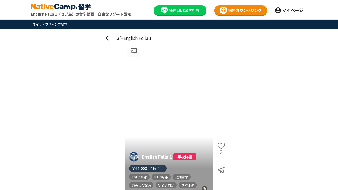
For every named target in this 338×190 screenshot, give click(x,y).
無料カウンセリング (245, 10)
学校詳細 (184, 156)
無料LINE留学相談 (184, 10)
